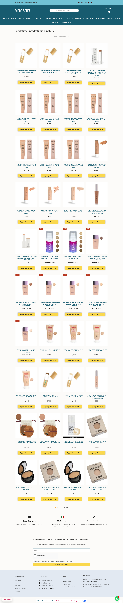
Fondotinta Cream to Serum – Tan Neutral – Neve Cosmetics (73, 304)
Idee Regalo (65, 22)
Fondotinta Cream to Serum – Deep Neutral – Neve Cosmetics (97, 258)
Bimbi (61, 18)
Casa (108, 18)
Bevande (55, 22)
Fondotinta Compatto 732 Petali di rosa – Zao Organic (50, 442)
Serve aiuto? (7, 599)
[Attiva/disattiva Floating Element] (117, 598)
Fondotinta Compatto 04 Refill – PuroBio (97, 442)
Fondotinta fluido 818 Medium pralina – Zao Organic (49, 349)
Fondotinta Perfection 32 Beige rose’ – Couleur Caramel (50, 212)
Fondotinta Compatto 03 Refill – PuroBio (50, 488)
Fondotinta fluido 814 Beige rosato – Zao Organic (26, 395)
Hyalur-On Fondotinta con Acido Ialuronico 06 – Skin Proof (49, 119)
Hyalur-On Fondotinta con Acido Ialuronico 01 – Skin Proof (73, 165)
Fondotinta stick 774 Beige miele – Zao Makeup (26, 71)
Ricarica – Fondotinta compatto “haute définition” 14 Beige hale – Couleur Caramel (97, 73)
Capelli (28, 18)
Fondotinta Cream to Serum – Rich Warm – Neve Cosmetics (26, 304)
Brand (5, 18)
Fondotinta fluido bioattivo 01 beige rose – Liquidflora (73, 442)
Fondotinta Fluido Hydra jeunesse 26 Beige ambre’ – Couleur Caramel (96, 212)
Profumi (88, 18)
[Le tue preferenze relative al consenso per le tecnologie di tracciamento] (120, 601)
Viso (12, 18)
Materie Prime (100, 18)
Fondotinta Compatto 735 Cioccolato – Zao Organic (26, 442)
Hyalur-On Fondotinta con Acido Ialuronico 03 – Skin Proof (26, 165)
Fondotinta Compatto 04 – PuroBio (26, 488)
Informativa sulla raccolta (45, 601)
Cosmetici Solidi (50, 18)
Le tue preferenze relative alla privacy (68, 601)
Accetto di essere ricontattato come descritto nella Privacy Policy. (53, 561)
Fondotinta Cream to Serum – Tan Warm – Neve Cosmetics (50, 304)
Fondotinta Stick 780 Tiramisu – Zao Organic (49, 395)
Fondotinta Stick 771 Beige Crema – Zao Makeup (73, 395)
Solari (116, 18)
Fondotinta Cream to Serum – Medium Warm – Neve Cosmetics (97, 304)
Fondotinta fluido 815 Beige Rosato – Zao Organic (97, 349)
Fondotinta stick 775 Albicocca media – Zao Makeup (73, 72)
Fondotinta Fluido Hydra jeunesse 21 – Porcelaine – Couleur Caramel (97, 396)
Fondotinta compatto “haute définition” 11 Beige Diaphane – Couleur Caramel (26, 258)
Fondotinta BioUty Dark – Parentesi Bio (73, 257)
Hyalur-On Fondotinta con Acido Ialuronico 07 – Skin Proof (26, 119)
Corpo (20, 18)
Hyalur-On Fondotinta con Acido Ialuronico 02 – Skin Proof (49, 165)
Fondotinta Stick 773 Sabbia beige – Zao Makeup (50, 71)
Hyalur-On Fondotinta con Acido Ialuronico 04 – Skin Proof (96, 119)
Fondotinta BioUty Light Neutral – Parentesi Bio (49, 257)
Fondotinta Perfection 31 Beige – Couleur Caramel (73, 211)
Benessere (78, 18)
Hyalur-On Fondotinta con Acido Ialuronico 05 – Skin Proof (73, 119)
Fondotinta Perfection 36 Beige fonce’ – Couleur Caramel (97, 165)
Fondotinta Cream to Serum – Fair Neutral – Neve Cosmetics (26, 350)
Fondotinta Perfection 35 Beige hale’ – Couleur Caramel (26, 212)
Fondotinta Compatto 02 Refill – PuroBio (97, 488)
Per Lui (69, 18)
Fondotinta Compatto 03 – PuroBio (73, 488)
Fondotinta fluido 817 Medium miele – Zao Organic (73, 349)
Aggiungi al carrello (26, 82)
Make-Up (38, 18)
